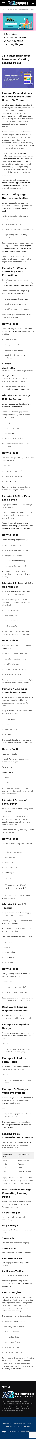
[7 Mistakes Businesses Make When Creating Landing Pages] (18, 21)
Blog (29, 1423)
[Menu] (3, 3)
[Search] (33, 3)
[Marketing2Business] (18, 3)
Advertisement (24, 1426)
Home (4, 9)
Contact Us (11, 1426)
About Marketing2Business (14, 1423)
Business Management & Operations (17, 9)
